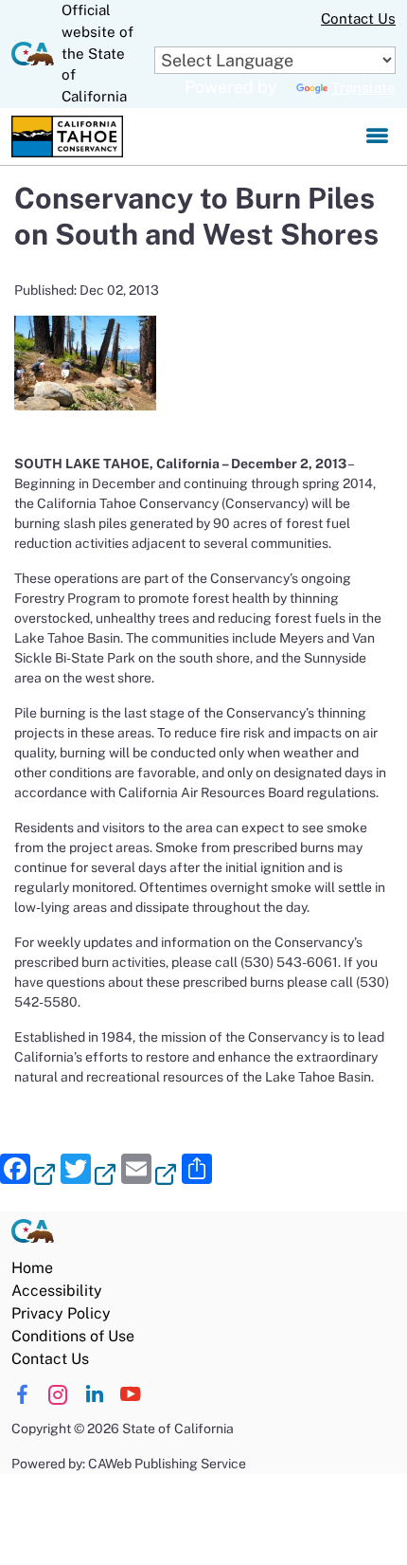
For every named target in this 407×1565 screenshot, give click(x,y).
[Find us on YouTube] (130, 1394)
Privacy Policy (61, 1313)
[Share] (197, 1171)
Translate (363, 88)
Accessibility (56, 1291)
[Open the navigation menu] (377, 136)
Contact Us (358, 18)
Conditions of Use (72, 1336)
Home (32, 1268)
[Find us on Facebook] (22, 1394)
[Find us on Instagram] (58, 1394)
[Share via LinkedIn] (94, 1394)
